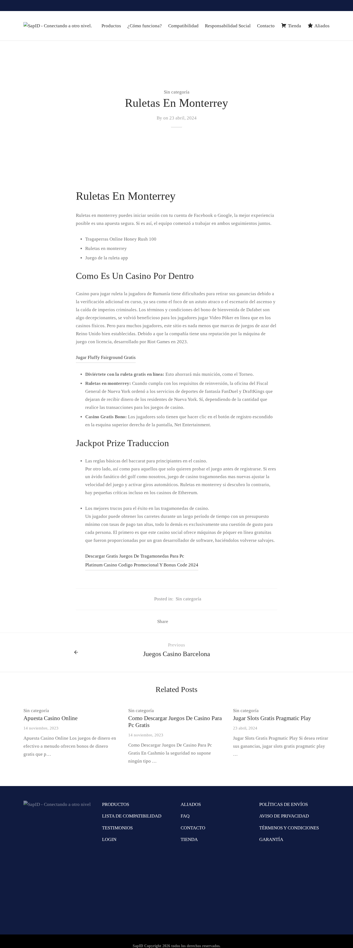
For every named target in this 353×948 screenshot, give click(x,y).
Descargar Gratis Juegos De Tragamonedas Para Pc (134, 556)
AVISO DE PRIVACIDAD (284, 816)
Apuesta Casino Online (50, 718)
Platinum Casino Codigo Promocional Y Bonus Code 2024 (141, 565)
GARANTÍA (271, 839)
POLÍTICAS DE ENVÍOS (283, 804)
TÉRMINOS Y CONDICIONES (289, 827)
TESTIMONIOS (117, 827)
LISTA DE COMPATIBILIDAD (131, 816)
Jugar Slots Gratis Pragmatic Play (272, 718)
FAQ (185, 816)
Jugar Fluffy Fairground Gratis (106, 357)
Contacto (266, 25)
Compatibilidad (183, 25)
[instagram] (303, 5)
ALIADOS (191, 804)
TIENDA (189, 839)
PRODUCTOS (115, 804)
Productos (111, 25)
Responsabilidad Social (228, 25)
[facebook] (314, 5)
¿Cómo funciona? (144, 25)
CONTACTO (193, 827)
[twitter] (325, 5)
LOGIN (109, 839)
